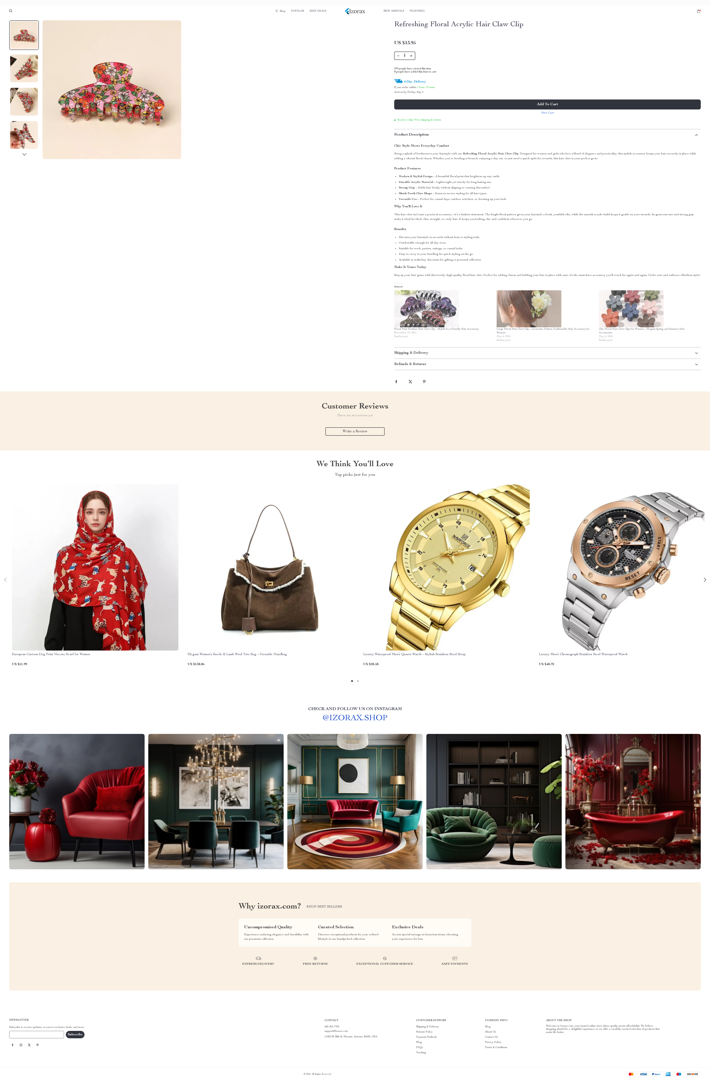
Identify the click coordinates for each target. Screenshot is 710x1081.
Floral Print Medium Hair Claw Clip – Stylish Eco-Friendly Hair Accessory (436, 329)
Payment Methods (426, 1037)
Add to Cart (547, 104)
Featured (417, 11)
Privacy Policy (493, 1042)
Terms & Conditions (496, 1047)
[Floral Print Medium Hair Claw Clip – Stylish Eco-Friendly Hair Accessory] (443, 308)
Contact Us (491, 1037)
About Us (490, 1032)
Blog (419, 1042)
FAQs (419, 1047)
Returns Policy (424, 1032)
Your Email (19, 1034)
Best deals (318, 11)
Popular (297, 11)
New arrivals (394, 11)
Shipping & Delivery (427, 1027)
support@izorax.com (336, 1031)
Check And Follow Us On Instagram (355, 709)
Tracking (421, 1052)
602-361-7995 (331, 1027)
